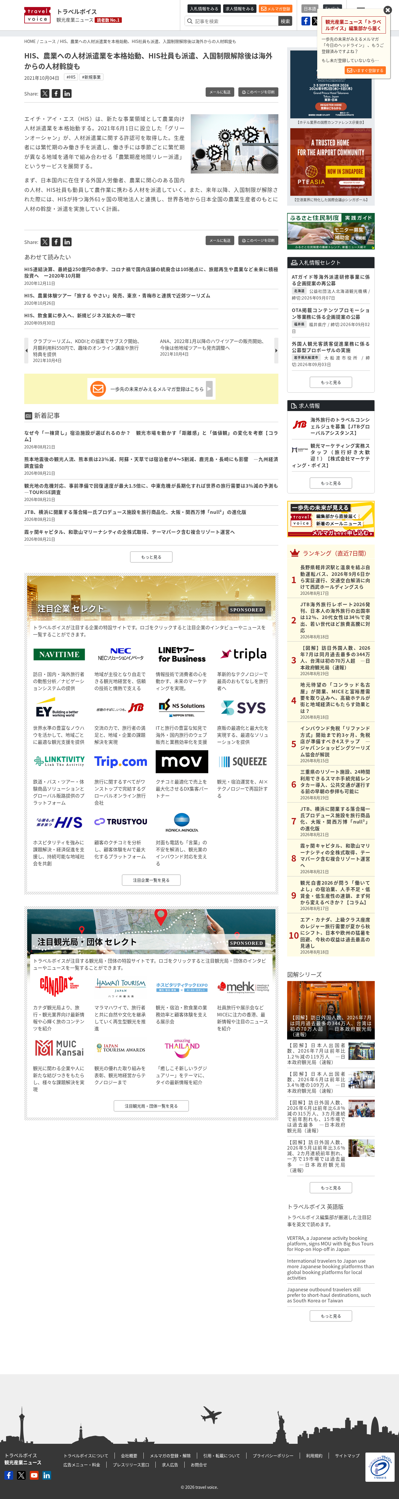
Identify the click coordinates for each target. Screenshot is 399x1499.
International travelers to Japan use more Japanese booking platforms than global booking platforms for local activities (330, 1269)
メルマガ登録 (278, 8)
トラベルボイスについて (85, 1455)
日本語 (310, 8)
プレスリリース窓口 (131, 1464)
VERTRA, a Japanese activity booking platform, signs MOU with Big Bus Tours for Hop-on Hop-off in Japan (330, 1243)
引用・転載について (221, 1455)
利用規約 (314, 1455)
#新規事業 (91, 77)
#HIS (71, 77)
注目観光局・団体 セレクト (87, 942)
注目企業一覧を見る (151, 880)
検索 (285, 21)
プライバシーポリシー (273, 1455)
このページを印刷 (260, 92)
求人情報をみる (239, 8)
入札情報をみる (204, 8)
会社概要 (129, 1455)
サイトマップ (347, 1455)
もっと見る (151, 557)
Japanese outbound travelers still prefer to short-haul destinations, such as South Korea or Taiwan (329, 1295)
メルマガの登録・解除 (170, 1455)
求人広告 (170, 1464)
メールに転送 (219, 92)
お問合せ (199, 1464)
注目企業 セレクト (71, 608)
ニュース (48, 41)
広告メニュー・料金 (81, 1464)
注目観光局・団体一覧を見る (151, 1106)
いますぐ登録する (368, 70)
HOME (30, 41)
